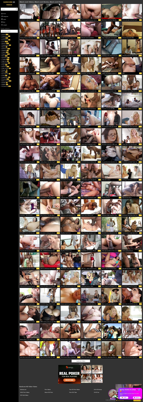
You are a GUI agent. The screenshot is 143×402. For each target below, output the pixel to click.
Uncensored (6, 39)
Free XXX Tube (73, 392)
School (5, 34)
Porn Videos (48, 389)
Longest (5, 25)
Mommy (5, 43)
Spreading (5, 57)
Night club (5, 61)
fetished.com (23, 389)
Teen (5, 41)
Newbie (4, 82)
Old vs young (6, 80)
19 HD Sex (96, 392)
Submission (6, 63)
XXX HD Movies (98, 389)
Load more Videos (80, 361)
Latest (4, 19)
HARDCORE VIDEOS (9, 3)
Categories (5, 16)
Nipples (5, 84)
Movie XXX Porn (49, 392)
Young (5, 38)
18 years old (6, 86)
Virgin (4, 64)
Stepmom (5, 54)
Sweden (4, 70)
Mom (4, 55)
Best (4, 22)
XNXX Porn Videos (24, 392)
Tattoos (5, 52)
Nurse (4, 71)
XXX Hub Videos (24, 395)
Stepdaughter (6, 45)
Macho (4, 46)
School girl (6, 48)
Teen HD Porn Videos (74, 389)
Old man (5, 66)
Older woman (6, 68)
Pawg (4, 75)
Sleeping (5, 50)
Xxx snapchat (6, 73)
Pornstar (5, 79)
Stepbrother (6, 77)
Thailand (5, 59)
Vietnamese (6, 36)
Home (4, 13)
